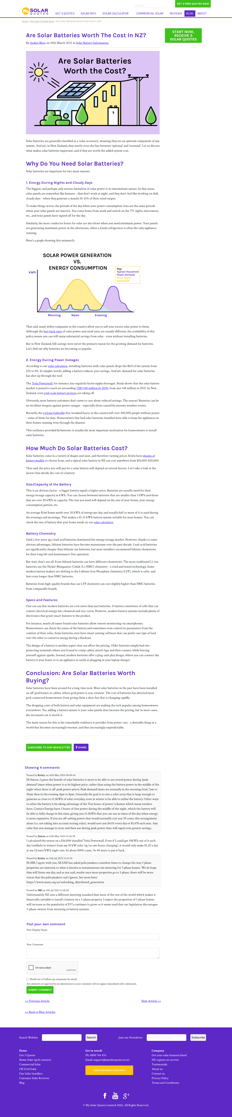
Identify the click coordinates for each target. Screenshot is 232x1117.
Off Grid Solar (28, 1069)
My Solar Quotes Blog (42, 21)
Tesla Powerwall (42, 383)
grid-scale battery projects (60, 393)
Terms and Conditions (165, 1083)
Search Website (29, 1037)
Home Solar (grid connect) (35, 1060)
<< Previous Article (37, 1001)
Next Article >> (151, 1001)
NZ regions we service (165, 1060)
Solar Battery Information (92, 43)
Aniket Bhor (38, 43)
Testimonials (159, 1064)
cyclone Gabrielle (54, 413)
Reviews (176, 13)
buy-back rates (53, 331)
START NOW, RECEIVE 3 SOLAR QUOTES (183, 35)
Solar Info (88, 13)
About (202, 13)
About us (157, 1069)
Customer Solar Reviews (34, 1078)
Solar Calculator (115, 13)
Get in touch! (93, 1051)
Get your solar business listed (169, 1055)
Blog (189, 13)
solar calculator (57, 366)
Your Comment (34, 944)
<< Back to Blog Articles (40, 1012)
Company (158, 1051)
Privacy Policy (160, 1078)
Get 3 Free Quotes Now (193, 3)
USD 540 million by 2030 (92, 388)
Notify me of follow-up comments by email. (53, 979)
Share (81, 747)
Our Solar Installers (30, 1074)
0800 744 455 (98, 1055)
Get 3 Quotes (65, 13)
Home (25, 21)
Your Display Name (36, 930)
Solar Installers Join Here (109, 1070)
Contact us (158, 1074)
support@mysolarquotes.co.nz (111, 1060)
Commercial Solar (149, 13)
